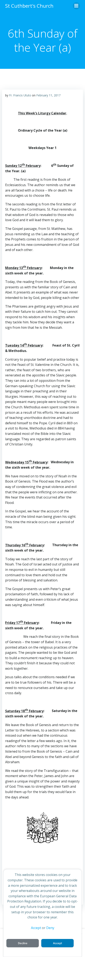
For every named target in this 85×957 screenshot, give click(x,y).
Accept (36, 927)
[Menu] (76, 5)
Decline (22, 943)
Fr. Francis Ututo (20, 95)
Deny (50, 927)
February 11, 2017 (48, 95)
